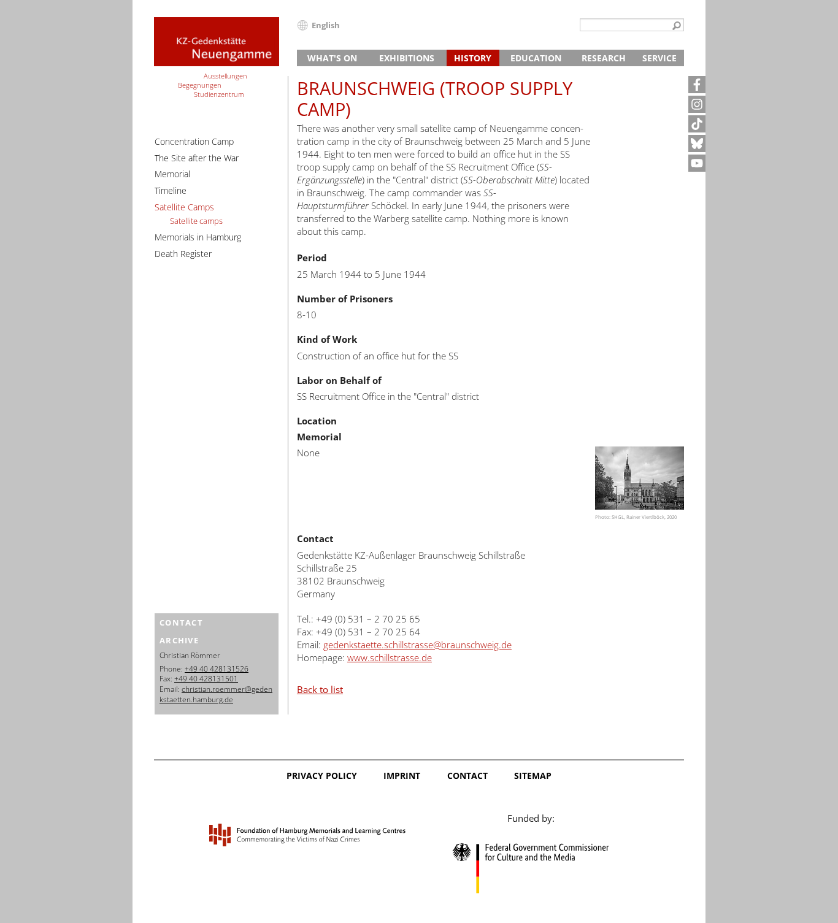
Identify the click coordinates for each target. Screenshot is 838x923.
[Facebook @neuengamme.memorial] (696, 84)
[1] (676, 26)
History (472, 58)
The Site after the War (197, 158)
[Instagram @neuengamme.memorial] (696, 104)
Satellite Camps (184, 207)
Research (604, 58)
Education (535, 58)
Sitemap (533, 775)
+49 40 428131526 (216, 669)
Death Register (183, 253)
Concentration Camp (194, 141)
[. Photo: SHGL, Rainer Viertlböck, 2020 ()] (639, 478)
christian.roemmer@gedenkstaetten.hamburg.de (216, 694)
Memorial (172, 174)
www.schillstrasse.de (389, 657)
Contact (467, 775)
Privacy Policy (321, 775)
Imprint (401, 775)
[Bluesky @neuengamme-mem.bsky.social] (696, 143)
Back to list (320, 689)
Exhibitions (406, 58)
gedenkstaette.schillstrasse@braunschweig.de (417, 644)
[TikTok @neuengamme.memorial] (696, 123)
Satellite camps (196, 220)
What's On (332, 58)
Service (659, 58)
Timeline (170, 190)
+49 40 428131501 (206, 678)
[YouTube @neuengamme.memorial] (696, 163)
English (326, 25)
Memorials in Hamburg (198, 237)
